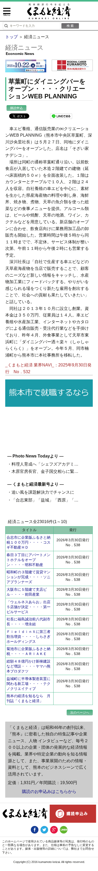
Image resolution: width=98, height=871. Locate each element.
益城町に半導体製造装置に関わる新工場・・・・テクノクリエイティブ (28, 684)
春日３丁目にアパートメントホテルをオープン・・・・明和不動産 (28, 560)
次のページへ (79, 712)
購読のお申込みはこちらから (49, 791)
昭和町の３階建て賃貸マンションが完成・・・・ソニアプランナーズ (28, 577)
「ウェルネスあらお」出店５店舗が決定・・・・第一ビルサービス (28, 607)
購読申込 (16, 108)
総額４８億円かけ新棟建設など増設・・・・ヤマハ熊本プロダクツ (28, 666)
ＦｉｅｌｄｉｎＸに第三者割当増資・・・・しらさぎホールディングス (28, 637)
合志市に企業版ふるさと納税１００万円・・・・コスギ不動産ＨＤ (28, 542)
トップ (11, 37)
